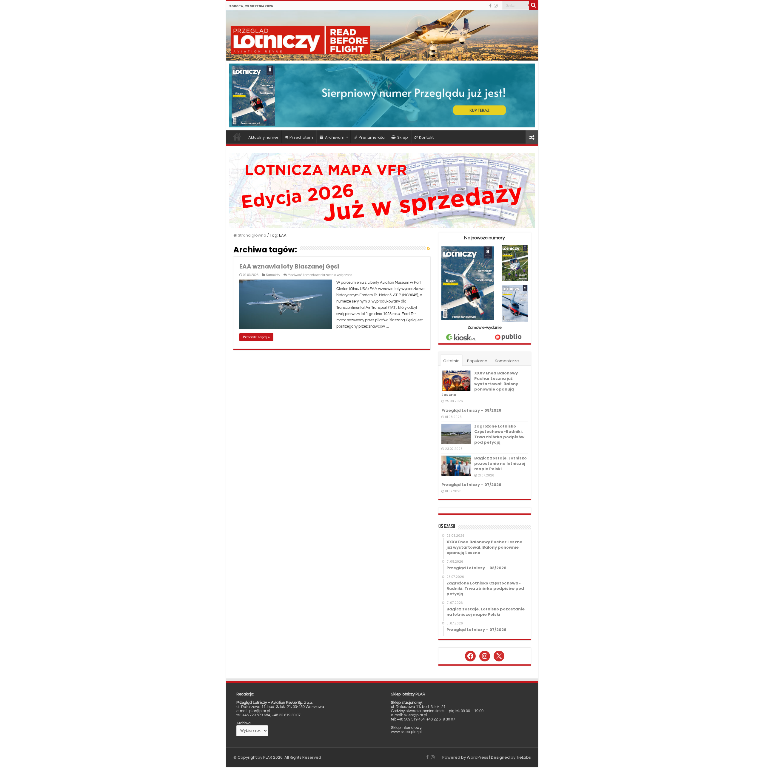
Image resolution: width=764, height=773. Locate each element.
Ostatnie (451, 361)
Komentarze (507, 361)
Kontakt (426, 137)
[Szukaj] (533, 5)
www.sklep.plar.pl (406, 732)
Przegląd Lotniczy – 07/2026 (471, 484)
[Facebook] (490, 5)
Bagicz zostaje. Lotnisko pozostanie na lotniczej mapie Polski (500, 463)
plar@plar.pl (259, 711)
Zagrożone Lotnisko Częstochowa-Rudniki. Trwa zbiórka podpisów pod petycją (499, 434)
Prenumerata (372, 137)
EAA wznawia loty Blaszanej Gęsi (289, 266)
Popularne (477, 361)
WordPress (477, 757)
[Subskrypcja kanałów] (428, 249)
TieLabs (523, 757)
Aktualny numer (263, 137)
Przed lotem (301, 137)
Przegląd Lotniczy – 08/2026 (471, 410)
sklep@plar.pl (415, 715)
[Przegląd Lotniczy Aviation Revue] (382, 35)
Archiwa (243, 723)
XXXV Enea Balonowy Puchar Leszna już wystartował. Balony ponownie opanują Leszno (479, 383)
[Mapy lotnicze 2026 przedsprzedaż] (382, 190)
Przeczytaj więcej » (256, 337)
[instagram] (495, 5)
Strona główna (237, 136)
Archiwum (334, 137)
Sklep (402, 137)
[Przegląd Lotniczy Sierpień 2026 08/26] (382, 95)
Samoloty (273, 275)
